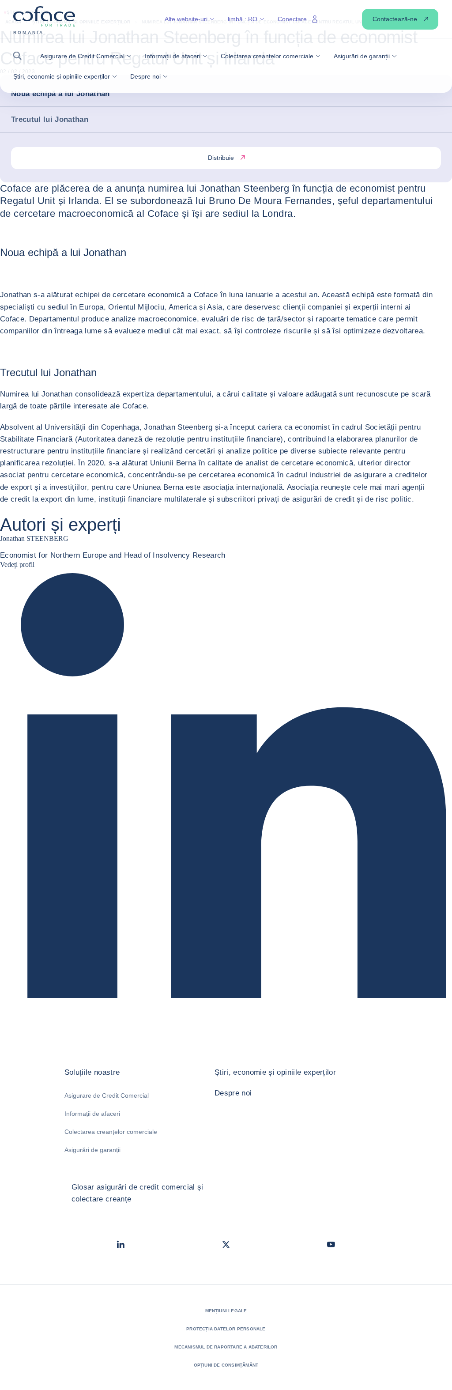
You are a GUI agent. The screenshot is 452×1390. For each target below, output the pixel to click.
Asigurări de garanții (92, 1149)
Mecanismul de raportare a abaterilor (225, 1347)
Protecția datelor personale (225, 1328)
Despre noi (233, 1093)
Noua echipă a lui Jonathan (60, 94)
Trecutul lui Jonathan (49, 119)
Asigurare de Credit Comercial (106, 1095)
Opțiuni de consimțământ (226, 1365)
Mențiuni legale (226, 1310)
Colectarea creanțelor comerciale (110, 1131)
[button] (20, 56)
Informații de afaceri (92, 1113)
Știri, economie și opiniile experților (275, 1072)
